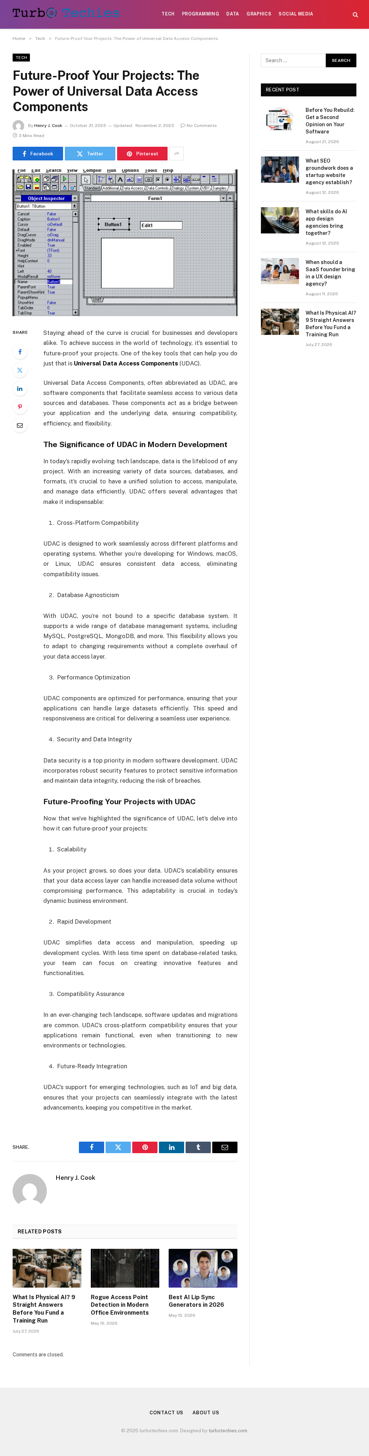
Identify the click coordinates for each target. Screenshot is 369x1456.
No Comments (202, 125)
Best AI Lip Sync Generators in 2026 (196, 1301)
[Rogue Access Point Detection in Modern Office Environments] (125, 1268)
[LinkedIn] (20, 388)
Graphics (258, 14)
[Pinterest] (20, 407)
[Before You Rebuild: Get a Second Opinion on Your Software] (280, 119)
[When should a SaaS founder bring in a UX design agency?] (280, 271)
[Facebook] (20, 352)
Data (232, 14)
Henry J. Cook (48, 125)
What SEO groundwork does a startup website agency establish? (329, 171)
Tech (167, 14)
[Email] (20, 425)
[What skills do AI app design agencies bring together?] (280, 220)
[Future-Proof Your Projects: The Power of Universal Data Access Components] (125, 242)
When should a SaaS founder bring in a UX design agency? (330, 273)
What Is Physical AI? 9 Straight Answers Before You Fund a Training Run (44, 1309)
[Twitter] (20, 370)
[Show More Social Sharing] (176, 153)
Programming (200, 14)
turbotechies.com (228, 1430)
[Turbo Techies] (67, 14)
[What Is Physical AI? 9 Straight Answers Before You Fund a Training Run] (47, 1268)
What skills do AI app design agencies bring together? (326, 222)
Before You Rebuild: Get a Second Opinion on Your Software (330, 121)
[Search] (354, 14)
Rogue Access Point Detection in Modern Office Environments (120, 1305)
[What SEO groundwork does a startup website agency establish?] (280, 169)
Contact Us (166, 1412)
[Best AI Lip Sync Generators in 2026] (203, 1268)
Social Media (296, 14)
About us (205, 1412)
